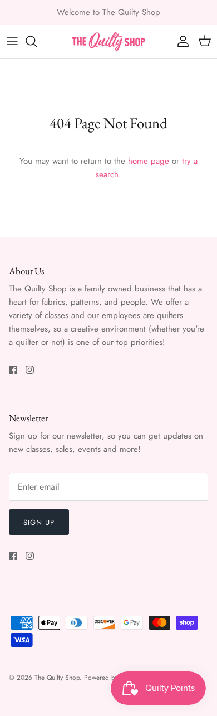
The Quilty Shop (57, 678)
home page (148, 161)
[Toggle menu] (12, 41)
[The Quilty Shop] (108, 41)
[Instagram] (30, 370)
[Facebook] (13, 370)
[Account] (180, 41)
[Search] (36, 41)
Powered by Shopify (112, 678)
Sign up (39, 522)
